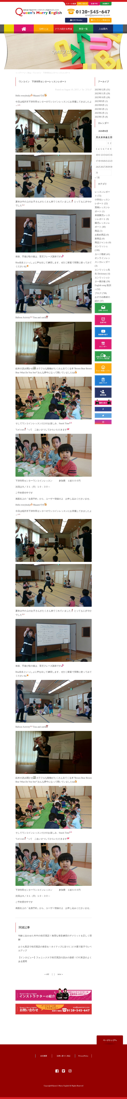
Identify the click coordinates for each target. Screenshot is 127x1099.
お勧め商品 (100, 235)
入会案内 (103, 29)
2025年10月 (100, 97)
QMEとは (43, 29)
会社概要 (43, 1056)
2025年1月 (100, 117)
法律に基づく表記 (63, 1056)
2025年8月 (100, 105)
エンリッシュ (101, 246)
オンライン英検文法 (101, 20)
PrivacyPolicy (83, 1056)
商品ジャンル (101, 242)
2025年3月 (100, 109)
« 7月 (97, 178)
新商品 (98, 238)
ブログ (98, 293)
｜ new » (58, 974)
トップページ (20, 73)
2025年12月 (100, 89)
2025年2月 (100, 113)
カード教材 (100, 254)
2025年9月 (100, 101)
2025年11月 (100, 93)
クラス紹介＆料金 (63, 29)
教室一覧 (83, 29)
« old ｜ (48, 974)
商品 (97, 231)
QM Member (77, 20)
